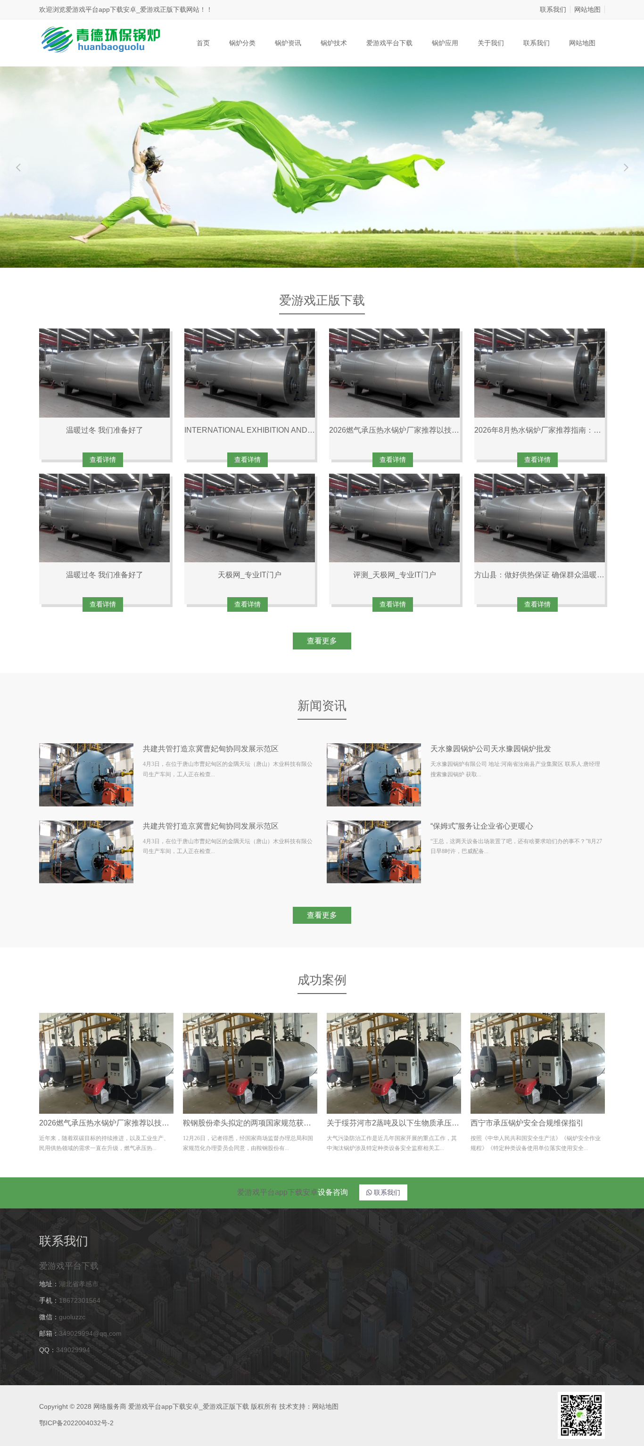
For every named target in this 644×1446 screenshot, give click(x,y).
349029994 (73, 1350)
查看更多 (322, 641)
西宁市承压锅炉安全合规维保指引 (527, 1123)
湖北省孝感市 (79, 1284)
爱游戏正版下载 (322, 300)
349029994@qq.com (90, 1333)
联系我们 (553, 9)
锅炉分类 (242, 43)
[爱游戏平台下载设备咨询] (100, 38)
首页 (203, 43)
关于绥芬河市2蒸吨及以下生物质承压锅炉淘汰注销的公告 (394, 1123)
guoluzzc (72, 1317)
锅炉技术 (334, 43)
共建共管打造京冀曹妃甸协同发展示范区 (211, 749)
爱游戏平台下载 (389, 43)
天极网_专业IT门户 (249, 575)
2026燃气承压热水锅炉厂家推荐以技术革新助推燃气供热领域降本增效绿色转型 (394, 430)
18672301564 (79, 1300)
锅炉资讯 (288, 43)
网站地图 (587, 9)
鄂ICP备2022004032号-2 (76, 1423)
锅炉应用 (445, 43)
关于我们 (491, 43)
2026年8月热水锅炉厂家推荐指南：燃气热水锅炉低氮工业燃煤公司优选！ (539, 430)
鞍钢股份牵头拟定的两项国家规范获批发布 (250, 1123)
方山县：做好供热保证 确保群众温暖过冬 (539, 575)
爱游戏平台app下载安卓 (277, 1192)
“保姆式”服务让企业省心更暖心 (481, 826)
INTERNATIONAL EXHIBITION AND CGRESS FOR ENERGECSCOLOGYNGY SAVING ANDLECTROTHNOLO (249, 430)
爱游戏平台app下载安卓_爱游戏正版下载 (126, 9)
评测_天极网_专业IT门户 (394, 575)
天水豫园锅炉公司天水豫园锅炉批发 (490, 749)
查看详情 (103, 459)
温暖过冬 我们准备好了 (104, 430)
